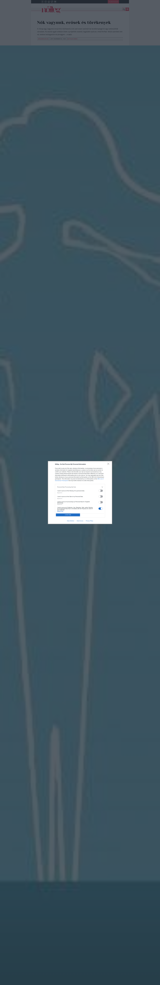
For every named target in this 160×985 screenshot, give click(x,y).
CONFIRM (68, 514)
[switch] (100, 491)
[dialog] (80, 492)
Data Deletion (70, 520)
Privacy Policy (89, 520)
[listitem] (80, 487)
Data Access (80, 520)
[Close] (108, 464)
